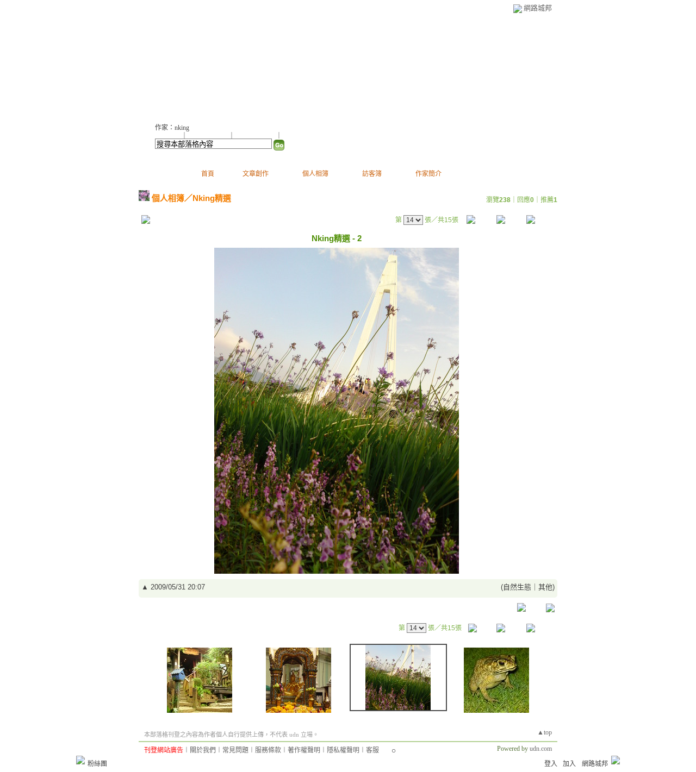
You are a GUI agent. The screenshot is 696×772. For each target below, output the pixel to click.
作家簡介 (428, 174)
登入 (550, 764)
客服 (372, 750)
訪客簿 (372, 174)
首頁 (207, 174)
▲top (544, 732)
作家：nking (172, 127)
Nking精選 (211, 198)
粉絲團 (97, 764)
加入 (569, 764)
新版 (487, 65)
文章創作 (256, 174)
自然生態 (517, 587)
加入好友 (168, 136)
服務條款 (268, 750)
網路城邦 (538, 8)
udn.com (541, 748)
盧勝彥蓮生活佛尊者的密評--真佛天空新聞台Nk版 (304, 65)
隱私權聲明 (343, 750)
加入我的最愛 (256, 136)
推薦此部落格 (208, 136)
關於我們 (203, 750)
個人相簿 (315, 174)
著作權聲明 (304, 750)
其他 (545, 587)
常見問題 (235, 750)
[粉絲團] (80, 760)
